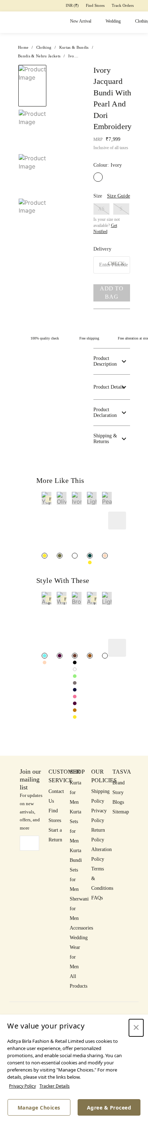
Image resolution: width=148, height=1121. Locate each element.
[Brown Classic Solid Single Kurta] (75, 656)
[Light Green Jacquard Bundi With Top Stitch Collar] (90, 556)
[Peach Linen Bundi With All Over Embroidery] (105, 556)
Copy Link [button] (112, 112)
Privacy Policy (22, 1086)
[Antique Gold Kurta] (90, 656)
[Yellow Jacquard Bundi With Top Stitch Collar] (90, 562)
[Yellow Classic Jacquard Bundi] (44, 556)
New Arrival (80, 21)
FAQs (97, 898)
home (23, 47)
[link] (46, 521)
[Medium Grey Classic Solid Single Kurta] (75, 683)
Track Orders (123, 5)
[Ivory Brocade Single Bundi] (75, 556)
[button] (31, 223)
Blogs (118, 802)
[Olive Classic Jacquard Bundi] (60, 556)
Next (65, 72)
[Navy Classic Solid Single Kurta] (75, 690)
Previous (32, 64)
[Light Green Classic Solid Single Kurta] (75, 676)
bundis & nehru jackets (39, 56)
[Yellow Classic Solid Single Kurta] (75, 717)
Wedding (113, 21)
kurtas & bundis (74, 47)
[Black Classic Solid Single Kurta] (75, 662)
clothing (44, 47)
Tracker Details (55, 1086)
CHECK (116, 263)
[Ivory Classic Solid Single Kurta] (75, 669)
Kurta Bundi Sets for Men (76, 870)
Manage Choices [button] (39, 1107)
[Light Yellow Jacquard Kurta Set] (105, 656)
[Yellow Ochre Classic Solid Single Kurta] (75, 710)
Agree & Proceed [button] (109, 1107)
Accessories (81, 928)
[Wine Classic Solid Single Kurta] (75, 703)
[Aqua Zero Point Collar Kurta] (44, 656)
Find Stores (95, 5)
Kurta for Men (75, 792)
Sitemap (120, 811)
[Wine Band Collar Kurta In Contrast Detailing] (60, 656)
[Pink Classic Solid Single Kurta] (75, 696)
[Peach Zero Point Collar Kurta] (44, 662)
